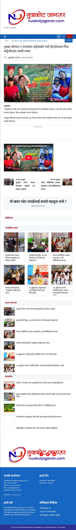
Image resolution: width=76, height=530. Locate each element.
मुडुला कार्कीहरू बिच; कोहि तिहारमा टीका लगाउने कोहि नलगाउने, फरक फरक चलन (43, 395)
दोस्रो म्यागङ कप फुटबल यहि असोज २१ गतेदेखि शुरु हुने (36, 405)
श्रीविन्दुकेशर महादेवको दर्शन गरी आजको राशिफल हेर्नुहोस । (37, 428)
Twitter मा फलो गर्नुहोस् (47, 511)
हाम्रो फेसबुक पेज (45, 508)
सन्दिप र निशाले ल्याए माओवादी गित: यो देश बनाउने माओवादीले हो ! (39, 383)
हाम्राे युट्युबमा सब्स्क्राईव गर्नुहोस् (49, 515)
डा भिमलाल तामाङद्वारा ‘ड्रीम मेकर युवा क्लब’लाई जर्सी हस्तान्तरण (38, 417)
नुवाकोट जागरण (14, 57)
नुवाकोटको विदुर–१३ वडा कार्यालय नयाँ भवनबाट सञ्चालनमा (38, 258)
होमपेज (6, 41)
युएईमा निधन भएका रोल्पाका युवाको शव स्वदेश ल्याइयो (12, 258)
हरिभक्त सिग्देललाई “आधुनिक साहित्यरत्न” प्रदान (13, 290)
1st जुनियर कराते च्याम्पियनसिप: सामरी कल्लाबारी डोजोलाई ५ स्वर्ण (60, 291)
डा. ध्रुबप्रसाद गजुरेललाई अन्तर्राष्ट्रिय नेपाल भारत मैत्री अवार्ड (37, 290)
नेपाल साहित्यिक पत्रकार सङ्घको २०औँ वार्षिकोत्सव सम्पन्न (61, 258)
